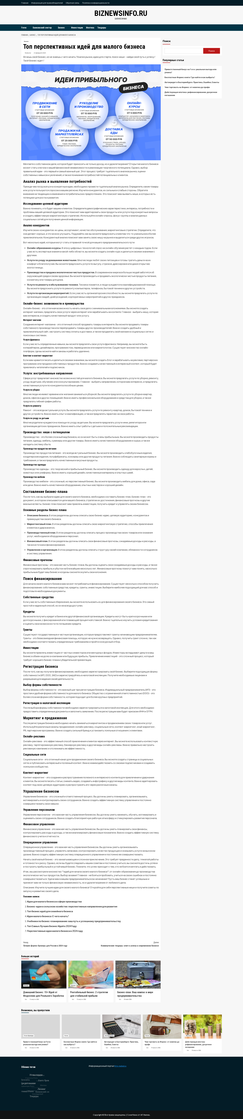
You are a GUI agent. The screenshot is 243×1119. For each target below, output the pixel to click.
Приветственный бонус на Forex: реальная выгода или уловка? (190, 70)
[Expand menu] (28, 28)
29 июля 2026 (127, 999)
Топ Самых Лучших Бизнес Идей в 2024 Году (52, 926)
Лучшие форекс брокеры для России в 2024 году (45, 944)
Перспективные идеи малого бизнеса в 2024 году (55, 931)
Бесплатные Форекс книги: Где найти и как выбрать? (190, 77)
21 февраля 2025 (40, 53)
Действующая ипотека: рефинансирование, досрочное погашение (191, 93)
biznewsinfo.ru (120, 13)
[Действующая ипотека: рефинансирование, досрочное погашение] (202, 1027)
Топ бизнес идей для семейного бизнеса (50, 911)
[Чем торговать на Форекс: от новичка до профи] (162, 1027)
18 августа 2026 (196, 1050)
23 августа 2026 (34, 1048)
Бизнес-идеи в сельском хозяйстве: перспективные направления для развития (72, 906)
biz (26, 999)
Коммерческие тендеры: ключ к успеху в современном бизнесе (130, 944)
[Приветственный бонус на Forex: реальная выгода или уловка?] (40, 1027)
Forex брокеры (28, 1036)
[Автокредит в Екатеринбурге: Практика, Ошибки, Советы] (121, 1027)
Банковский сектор (42, 27)
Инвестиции (77, 27)
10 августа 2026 (81, 999)
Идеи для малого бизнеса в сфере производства (54, 901)
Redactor (28, 53)
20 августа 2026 (115, 1048)
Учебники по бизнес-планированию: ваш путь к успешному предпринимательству (74, 921)
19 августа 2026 (155, 1048)
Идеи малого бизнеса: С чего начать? (48, 916)
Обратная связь (72, 3)
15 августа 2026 (34, 999)
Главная (24, 3)
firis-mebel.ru (120, 1066)
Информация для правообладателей (47, 3)
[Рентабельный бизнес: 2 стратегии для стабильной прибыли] (91, 975)
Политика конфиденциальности (95, 3)
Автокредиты (109, 1036)
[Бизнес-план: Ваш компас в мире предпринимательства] (138, 975)
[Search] (220, 27)
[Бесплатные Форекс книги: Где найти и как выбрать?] (81, 1027)
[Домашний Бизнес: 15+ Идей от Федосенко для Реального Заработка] (43, 975)
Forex (23, 27)
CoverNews (132, 1115)
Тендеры (101, 27)
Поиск (167, 41)
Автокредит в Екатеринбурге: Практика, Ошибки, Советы (192, 82)
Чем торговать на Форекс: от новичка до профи (187, 87)
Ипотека (90, 27)
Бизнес (61, 27)
